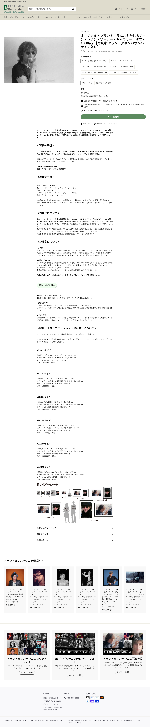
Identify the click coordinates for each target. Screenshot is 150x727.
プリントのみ (87, 83)
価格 (82, 89)
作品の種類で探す (11, 17)
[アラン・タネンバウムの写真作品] (123, 644)
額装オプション (87, 78)
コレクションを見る (27, 673)
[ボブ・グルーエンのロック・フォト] (75, 644)
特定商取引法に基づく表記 (52, 701)
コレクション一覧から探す (56, 17)
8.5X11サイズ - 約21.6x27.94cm (94, 61)
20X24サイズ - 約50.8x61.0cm (94, 67)
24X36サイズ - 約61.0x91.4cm (121, 67)
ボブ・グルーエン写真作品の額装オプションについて (53, 708)
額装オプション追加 (103, 83)
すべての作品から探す (32, 17)
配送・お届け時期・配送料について (97, 110)
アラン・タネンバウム (89, 51)
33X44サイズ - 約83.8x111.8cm (94, 73)
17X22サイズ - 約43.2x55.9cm (122, 61)
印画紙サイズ (86, 56)
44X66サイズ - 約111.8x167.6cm (123, 73)
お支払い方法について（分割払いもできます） (101, 101)
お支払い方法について (50, 698)
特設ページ (111, 17)
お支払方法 (124, 17)
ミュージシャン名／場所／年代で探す (87, 17)
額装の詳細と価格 (47, 285)
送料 (85, 96)
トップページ (85, 32)
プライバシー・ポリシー (51, 704)
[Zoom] (39, 60)
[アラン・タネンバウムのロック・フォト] (27, 644)
